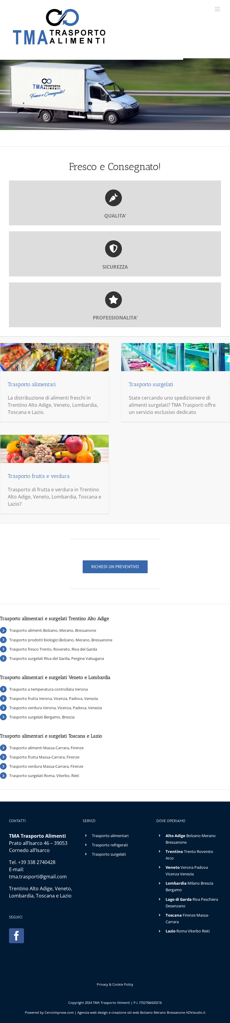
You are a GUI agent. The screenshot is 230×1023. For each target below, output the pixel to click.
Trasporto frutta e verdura (39, 476)
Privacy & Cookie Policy (115, 984)
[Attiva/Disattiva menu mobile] (218, 9)
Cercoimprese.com (59, 1012)
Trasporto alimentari (32, 384)
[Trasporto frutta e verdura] (54, 449)
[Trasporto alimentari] (54, 357)
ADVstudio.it (195, 1012)
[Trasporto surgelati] (175, 357)
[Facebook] (16, 935)
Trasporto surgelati (151, 384)
